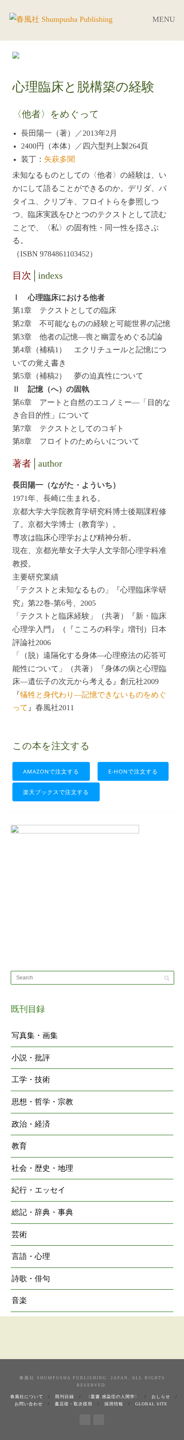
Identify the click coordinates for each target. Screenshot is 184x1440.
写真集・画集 (35, 1035)
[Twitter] (98, 1418)
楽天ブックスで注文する (56, 792)
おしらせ (160, 1396)
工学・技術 (31, 1079)
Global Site (151, 1403)
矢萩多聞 (59, 159)
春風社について (26, 1396)
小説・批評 (31, 1057)
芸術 (19, 1234)
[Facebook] (85, 1418)
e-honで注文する (133, 771)
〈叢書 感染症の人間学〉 (112, 1396)
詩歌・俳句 (31, 1278)
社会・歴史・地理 (42, 1168)
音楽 (19, 1300)
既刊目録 (64, 1396)
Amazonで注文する (51, 771)
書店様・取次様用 (73, 1403)
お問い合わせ (29, 1403)
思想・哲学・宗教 (42, 1102)
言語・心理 (31, 1256)
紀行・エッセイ (38, 1190)
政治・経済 (31, 1124)
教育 (19, 1146)
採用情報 (113, 1403)
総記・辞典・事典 (42, 1212)
